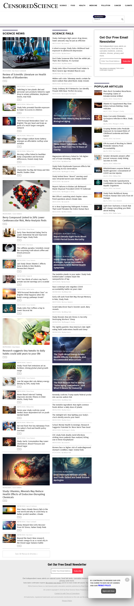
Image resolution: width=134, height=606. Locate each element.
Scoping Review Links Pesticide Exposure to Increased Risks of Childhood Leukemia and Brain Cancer (116, 132)
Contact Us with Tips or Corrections (67, 593)
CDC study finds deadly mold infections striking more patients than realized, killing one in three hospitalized (70, 437)
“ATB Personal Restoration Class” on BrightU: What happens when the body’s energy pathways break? (32, 294)
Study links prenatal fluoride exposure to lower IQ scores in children (33, 108)
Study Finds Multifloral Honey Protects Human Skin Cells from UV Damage (118, 195)
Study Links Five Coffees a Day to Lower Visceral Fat (30, 309)
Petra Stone (30, 229)
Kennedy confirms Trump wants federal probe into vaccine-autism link (71, 396)
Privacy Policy (67, 601)
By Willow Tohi (66, 161)
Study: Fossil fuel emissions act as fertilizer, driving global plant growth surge (32, 368)
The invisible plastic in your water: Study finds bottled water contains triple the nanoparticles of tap (71, 276)
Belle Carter (30, 118)
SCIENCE (63, 5)
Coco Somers (31, 86)
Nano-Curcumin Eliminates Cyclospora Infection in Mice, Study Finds (118, 118)
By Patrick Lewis (67, 84)
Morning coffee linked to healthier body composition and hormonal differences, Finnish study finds (31, 156)
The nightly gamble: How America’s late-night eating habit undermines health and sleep (71, 328)
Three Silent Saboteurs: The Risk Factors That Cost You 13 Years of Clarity (70, 147)
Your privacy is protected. (108, 68)
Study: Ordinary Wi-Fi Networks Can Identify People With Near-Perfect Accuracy (70, 90)
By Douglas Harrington (69, 94)
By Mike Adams (67, 63)
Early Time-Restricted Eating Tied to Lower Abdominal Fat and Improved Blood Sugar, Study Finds (32, 234)
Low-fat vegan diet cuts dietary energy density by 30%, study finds (33, 382)
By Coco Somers (67, 74)
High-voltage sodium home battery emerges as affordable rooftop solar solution (32, 141)
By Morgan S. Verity (68, 171)
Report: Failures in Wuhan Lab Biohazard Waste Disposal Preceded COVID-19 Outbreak (71, 187)
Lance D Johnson (31, 506)
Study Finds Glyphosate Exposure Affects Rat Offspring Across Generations (71, 167)
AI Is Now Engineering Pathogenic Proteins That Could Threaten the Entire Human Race (70, 208)
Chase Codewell (31, 522)
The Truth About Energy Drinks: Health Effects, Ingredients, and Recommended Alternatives (70, 357)
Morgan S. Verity (118, 111)
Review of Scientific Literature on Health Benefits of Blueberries (24, 76)
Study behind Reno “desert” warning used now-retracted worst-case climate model (69, 177)
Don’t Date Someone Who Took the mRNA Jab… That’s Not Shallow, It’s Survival (71, 59)
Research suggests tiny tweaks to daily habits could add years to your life (24, 352)
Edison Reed (117, 99)
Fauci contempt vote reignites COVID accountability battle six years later (67, 288)
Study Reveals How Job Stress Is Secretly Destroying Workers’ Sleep (69, 318)
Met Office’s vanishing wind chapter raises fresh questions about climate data (69, 197)
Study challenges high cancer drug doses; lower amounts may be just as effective (69, 39)
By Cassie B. (65, 43)
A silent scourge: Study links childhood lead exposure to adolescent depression (70, 49)
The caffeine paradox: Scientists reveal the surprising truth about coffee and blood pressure (33, 250)
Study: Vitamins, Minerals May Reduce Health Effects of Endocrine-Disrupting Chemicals (24, 494)
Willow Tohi (30, 104)
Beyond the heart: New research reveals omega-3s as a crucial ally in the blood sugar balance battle (32, 540)
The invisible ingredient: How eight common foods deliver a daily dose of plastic (70, 406)
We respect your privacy (53, 583)
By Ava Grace (66, 53)
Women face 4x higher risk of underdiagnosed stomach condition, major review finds (71, 448)
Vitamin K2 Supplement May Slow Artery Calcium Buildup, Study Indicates (117, 106)
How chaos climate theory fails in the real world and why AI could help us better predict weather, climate (32, 511)
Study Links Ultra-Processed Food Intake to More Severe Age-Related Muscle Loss (70, 69)
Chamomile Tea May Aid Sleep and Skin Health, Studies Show (33, 171)
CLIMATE (128, 5)
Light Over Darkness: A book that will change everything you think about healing (117, 208)
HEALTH (82, 5)
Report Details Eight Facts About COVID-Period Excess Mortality (70, 238)
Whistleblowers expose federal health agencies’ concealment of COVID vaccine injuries (117, 170)
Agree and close (109, 591)
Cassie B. (29, 276)
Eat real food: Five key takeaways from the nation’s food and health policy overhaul (33, 428)
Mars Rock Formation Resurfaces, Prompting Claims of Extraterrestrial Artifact (117, 93)
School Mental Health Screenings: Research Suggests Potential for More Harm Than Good (71, 426)
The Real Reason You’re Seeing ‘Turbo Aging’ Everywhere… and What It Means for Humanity (69, 385)
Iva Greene (117, 139)
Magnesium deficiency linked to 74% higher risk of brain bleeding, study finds (70, 157)
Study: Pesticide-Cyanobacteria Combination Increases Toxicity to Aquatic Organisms (117, 183)
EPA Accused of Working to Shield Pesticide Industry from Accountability (117, 145)
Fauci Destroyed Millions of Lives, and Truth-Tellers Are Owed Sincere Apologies (71, 477)
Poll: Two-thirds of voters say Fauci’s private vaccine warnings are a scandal (33, 280)
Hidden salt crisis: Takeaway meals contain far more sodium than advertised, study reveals (71, 79)
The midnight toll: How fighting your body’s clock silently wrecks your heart (70, 416)
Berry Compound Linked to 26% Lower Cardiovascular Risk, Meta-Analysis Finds (24, 219)
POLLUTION (105, 5)
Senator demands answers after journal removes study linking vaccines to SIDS (116, 158)
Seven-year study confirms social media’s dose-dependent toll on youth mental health (33, 412)
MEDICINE (93, 5)
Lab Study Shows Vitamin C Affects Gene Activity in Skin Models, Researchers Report (31, 266)
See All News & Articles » (26, 554)
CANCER (117, 5)
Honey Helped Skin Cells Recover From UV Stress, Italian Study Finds (31, 526)
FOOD (73, 5)
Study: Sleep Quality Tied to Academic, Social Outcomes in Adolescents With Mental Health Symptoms (70, 263)
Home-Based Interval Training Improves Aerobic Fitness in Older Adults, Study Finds (31, 396)
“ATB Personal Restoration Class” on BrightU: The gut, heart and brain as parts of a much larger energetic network (32, 124)
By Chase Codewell (19, 71)
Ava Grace (30, 245)
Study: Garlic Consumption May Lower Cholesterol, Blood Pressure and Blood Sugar (32, 443)
